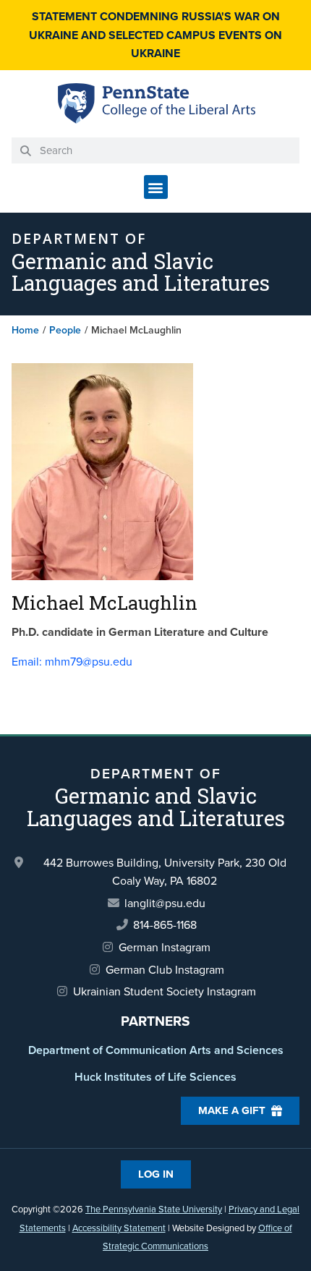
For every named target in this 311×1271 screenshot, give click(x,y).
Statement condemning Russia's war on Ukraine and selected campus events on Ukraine (155, 34)
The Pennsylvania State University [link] (153, 1209)
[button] (156, 187)
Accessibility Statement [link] (119, 1228)
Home (25, 330)
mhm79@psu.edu (72, 661)
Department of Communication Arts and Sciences (156, 1050)
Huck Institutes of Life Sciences (155, 1076)
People (65, 330)
